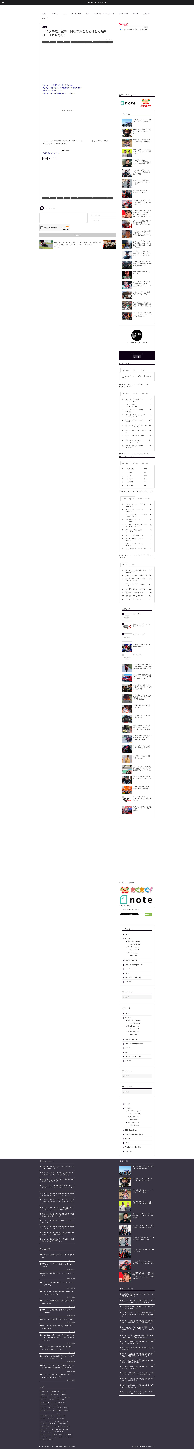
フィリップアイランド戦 (47, 1429)
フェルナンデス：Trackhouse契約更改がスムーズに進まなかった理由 (57, 1293)
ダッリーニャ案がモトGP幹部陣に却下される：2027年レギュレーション (57, 1348)
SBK (65, 13)
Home (44, 13)
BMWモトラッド (55, 1391)
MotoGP (55, 13)
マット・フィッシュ (58, 1434)
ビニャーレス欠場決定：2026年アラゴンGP (57, 1220)
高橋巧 (50, 1439)
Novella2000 (44, 1397)
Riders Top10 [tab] (128, 499)
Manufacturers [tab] (144, 499)
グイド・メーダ (61, 1415)
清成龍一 (44, 1439)
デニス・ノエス (62, 1423)
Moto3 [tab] (145, 394)
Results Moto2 (134, 950)
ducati (64, 1391)
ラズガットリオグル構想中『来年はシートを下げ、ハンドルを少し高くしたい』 (58, 1357)
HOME (127, 934)
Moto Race (76, 13)
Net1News (64, 1394)
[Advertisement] (77, 62)
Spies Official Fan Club (56, 1397)
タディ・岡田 (66, 1421)
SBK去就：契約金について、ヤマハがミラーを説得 (58, 1274)
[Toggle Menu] (3, 2)
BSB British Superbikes (134, 965)
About (135, 13)
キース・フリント (57, 1413)
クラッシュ (52, 158)
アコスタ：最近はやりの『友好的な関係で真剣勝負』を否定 (58, 1302)
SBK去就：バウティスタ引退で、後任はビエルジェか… (58, 1265)
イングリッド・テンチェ (62, 1407)
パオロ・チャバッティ (47, 1426)
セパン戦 (57, 1421)
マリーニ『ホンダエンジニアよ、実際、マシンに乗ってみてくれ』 (58, 1327)
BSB (87, 13)
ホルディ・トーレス (46, 1431)
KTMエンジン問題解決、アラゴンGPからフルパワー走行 (58, 1311)
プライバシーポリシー (47, 1446)
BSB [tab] (143, 370)
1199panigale (45, 1391)
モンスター (69, 1434)
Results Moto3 (134, 955)
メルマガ (45, 18)
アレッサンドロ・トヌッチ (59, 1402)
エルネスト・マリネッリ (63, 1410)
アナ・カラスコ (60, 1399)
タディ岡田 (44, 1423)
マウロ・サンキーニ (46, 1434)
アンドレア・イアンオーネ (48, 1407)
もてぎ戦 (67, 1397)
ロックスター (69, 1437)
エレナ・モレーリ (46, 1413)
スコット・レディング (47, 1421)
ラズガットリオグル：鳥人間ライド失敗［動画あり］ (58, 1256)
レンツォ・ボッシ (58, 1437)
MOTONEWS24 (54, 1394)
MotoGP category (133, 941)
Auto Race (123, 13)
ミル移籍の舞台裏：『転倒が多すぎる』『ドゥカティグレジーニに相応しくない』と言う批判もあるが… (58, 1337)
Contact (146, 13)
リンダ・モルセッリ (46, 1437)
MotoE (127, 969)
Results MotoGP (135, 944)
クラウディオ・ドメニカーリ (48, 1415)
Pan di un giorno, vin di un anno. (65, 1446)
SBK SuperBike (131, 960)
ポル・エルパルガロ (58, 1431)
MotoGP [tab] (125, 370)
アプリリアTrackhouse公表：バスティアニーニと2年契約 (57, 1284)
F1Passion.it (44, 1394)
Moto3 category (133, 953)
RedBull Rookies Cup (133, 977)
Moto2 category (133, 947)
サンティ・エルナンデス (47, 1418)
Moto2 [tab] (135, 394)
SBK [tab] (135, 370)
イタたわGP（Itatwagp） (132, 909)
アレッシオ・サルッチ (47, 1405)
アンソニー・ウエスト (60, 1405)
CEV (127, 973)
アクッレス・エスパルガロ (48, 1399)
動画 (45, 158)
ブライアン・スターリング (62, 1429)
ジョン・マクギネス (60, 1418)
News (44, 27)
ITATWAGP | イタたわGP (97, 3)
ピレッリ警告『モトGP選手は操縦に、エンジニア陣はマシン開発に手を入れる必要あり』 (57, 1367)
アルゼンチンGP (45, 1402)
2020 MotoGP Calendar (104, 13)
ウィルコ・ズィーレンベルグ (48, 1410)
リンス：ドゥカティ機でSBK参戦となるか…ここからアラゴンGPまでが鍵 (58, 1376)
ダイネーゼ (52, 1423)
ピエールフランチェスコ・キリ (62, 1426)
